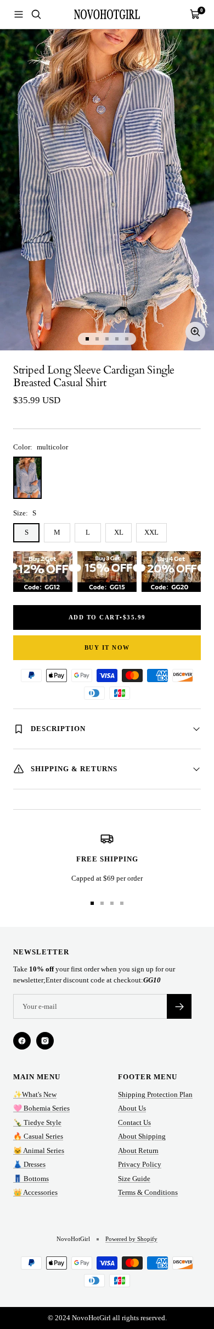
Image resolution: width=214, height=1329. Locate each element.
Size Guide (134, 1178)
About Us (132, 1108)
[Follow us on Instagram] (45, 1041)
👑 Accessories (35, 1192)
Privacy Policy (139, 1164)
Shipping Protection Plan (155, 1094)
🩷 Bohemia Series (41, 1108)
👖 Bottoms (31, 1178)
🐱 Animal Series (38, 1150)
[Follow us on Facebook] (22, 1041)
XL (118, 532)
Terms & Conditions (148, 1192)
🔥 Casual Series (38, 1136)
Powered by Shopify (131, 1238)
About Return (138, 1150)
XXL (151, 532)
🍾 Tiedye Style (37, 1122)
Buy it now (107, 647)
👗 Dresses (29, 1164)
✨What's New (35, 1094)
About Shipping (142, 1136)
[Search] (36, 14)
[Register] (179, 1006)
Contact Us (134, 1122)
